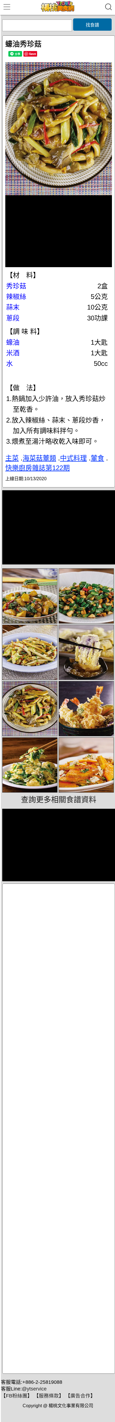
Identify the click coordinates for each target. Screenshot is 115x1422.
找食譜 (92, 25)
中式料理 (73, 458)
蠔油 (13, 342)
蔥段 (13, 318)
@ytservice (34, 1389)
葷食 (97, 458)
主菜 (12, 458)
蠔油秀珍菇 (23, 44)
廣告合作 (80, 1396)
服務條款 (49, 1396)
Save (32, 54)
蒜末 (13, 307)
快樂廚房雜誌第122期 (37, 468)
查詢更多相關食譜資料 (58, 800)
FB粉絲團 (16, 1396)
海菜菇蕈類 (39, 458)
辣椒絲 (16, 296)
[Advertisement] (58, 1129)
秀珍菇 (16, 286)
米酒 (13, 353)
